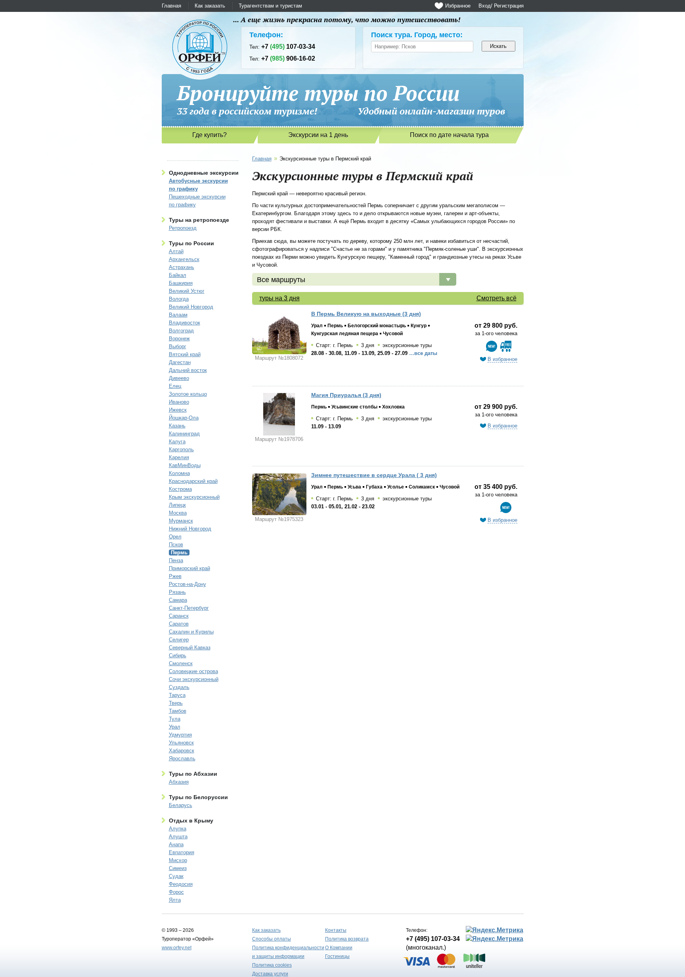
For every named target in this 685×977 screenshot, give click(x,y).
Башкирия (181, 283)
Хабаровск (181, 751)
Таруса (177, 695)
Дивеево (179, 378)
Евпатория (181, 852)
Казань (177, 426)
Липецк (177, 505)
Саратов (179, 624)
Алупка (177, 829)
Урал (174, 727)
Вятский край (185, 354)
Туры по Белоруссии (198, 797)
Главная (171, 6)
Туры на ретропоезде (199, 220)
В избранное (502, 359)
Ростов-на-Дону (187, 584)
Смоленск (181, 663)
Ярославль (182, 758)
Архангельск (184, 259)
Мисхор (178, 860)
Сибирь (177, 655)
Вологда (179, 299)
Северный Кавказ (189, 648)
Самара (178, 600)
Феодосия (181, 884)
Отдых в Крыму (191, 820)
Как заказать (210, 6)
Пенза (176, 560)
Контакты (335, 930)
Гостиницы (337, 956)
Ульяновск (181, 743)
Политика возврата (347, 939)
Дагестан (180, 362)
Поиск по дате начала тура (449, 135)
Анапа (176, 844)
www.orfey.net (176, 947)
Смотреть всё (496, 298)
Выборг (177, 346)
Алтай (176, 251)
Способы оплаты (271, 939)
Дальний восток (188, 370)
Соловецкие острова (193, 671)
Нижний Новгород (190, 529)
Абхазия (179, 782)
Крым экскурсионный (194, 497)
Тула (174, 719)
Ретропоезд (183, 228)
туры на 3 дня (279, 298)
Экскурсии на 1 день (318, 135)
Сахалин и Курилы (191, 632)
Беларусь (180, 805)
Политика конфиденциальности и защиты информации (288, 952)
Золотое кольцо (188, 394)
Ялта (175, 900)
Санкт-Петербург (189, 608)
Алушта (178, 837)
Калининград (184, 434)
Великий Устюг (187, 291)
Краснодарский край (193, 481)
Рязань (177, 592)
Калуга (177, 442)
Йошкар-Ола (184, 418)
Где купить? (209, 135)
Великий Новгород (191, 307)
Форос (176, 892)
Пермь (179, 552)
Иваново (179, 402)
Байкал (177, 275)
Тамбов (177, 711)
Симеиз (178, 868)
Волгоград (181, 331)
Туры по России (191, 243)
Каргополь (181, 449)
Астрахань (181, 267)
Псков (176, 545)
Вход (484, 6)
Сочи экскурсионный (193, 679)
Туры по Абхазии (193, 774)
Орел (175, 537)
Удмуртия (180, 735)
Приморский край (189, 568)
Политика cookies (272, 965)
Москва (178, 513)
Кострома (180, 489)
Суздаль (179, 687)
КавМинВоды (185, 465)
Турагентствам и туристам (270, 6)
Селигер (179, 640)
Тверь (176, 703)
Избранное (458, 6)
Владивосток (184, 323)
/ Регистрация (507, 6)
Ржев (175, 576)
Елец (175, 386)
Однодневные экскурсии (204, 173)
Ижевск (178, 410)
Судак (176, 876)
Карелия (179, 457)
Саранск (179, 616)
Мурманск (181, 521)
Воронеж (179, 339)
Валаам (178, 315)
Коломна (179, 473)
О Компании (338, 947)
